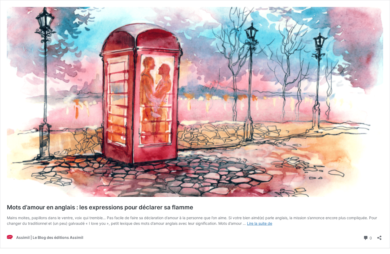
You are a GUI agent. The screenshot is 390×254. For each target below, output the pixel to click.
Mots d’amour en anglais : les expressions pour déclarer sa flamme (100, 207)
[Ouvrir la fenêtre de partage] (379, 236)
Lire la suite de (259, 223)
